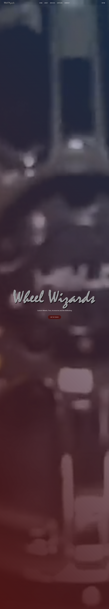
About (46, 3)
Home (40, 3)
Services (52, 3)
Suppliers (59, 3)
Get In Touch (54, 317)
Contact (67, 3)
